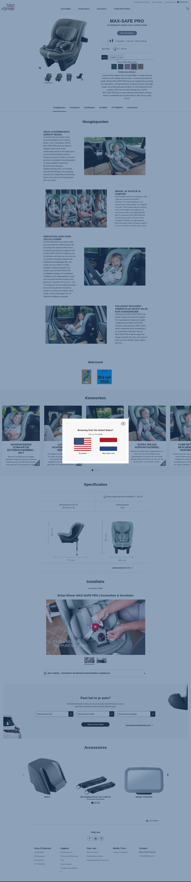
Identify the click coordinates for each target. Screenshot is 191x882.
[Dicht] (123, 423)
